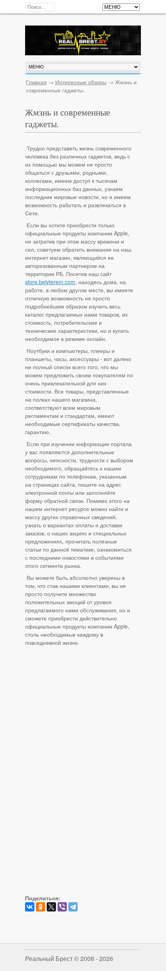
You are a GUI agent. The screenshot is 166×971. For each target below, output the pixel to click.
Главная (36, 82)
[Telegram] (73, 906)
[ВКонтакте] (29, 906)
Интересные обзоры (81, 82)
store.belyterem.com (50, 282)
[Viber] (62, 906)
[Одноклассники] (40, 906)
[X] (51, 906)
